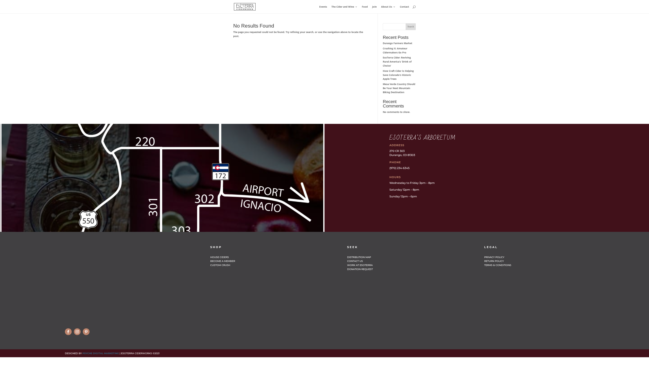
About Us (386, 7)
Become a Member (222, 261)
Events (323, 7)
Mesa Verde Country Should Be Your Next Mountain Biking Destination (399, 88)
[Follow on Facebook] (68, 331)
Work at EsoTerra (360, 265)
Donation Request (360, 269)
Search (410, 26)
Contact (404, 7)
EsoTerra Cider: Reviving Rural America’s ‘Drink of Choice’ (397, 61)
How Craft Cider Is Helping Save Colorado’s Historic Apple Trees (398, 75)
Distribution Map (359, 257)
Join (374, 7)
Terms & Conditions (497, 265)
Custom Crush (220, 265)
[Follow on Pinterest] (86, 331)
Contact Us (355, 261)
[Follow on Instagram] (77, 331)
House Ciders (219, 257)
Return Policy (494, 261)
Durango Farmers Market (397, 43)
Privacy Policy (494, 257)
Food (365, 7)
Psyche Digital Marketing (100, 353)
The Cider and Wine (342, 7)
